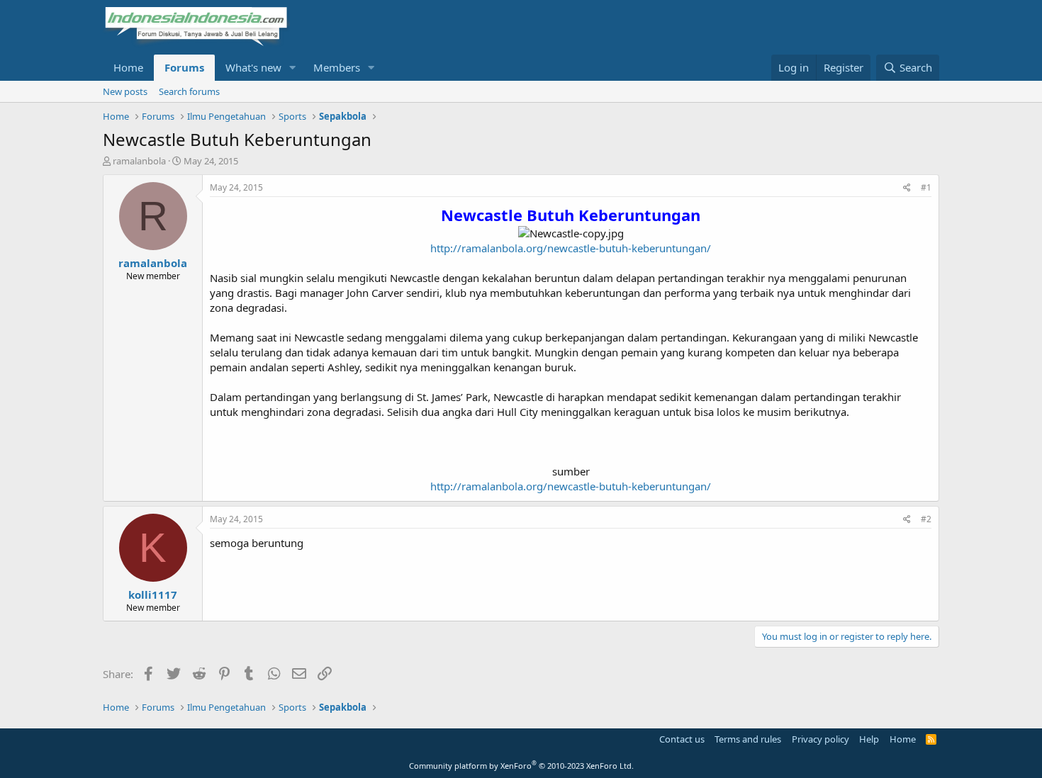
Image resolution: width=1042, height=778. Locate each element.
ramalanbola (139, 160)
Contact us (682, 739)
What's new (253, 67)
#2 (926, 519)
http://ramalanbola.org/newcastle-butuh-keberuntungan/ (570, 248)
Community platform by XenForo (521, 765)
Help (869, 739)
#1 (926, 187)
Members (336, 67)
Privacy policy (820, 739)
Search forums (189, 91)
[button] (293, 68)
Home (128, 67)
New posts (125, 91)
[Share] (907, 188)
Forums (184, 67)
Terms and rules (748, 739)
